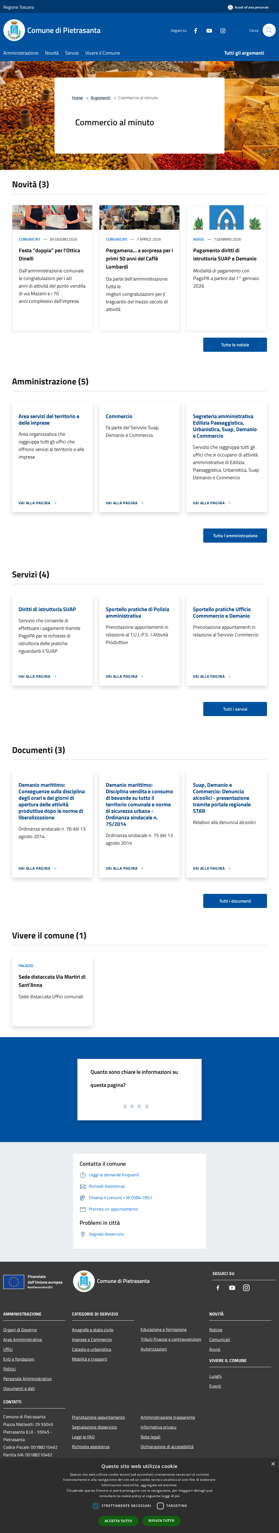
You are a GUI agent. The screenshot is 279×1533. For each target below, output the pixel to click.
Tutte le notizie (235, 344)
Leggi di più (171, 1496)
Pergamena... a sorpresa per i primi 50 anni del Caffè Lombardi (139, 258)
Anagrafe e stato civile (92, 1329)
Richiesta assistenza (91, 1446)
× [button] (273, 1464)
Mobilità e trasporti (89, 1359)
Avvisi (198, 239)
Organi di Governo (20, 1329)
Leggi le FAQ (83, 1437)
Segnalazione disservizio (94, 1427)
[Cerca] (269, 30)
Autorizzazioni (154, 1349)
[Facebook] (193, 30)
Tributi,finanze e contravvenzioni (171, 1339)
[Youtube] (207, 30)
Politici (9, 1369)
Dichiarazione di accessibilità (167, 1446)
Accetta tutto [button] (118, 1521)
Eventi (215, 1386)
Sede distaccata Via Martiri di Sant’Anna (52, 980)
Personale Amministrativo (27, 1378)
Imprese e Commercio (92, 1339)
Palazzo (26, 965)
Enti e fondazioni (18, 1359)
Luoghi (215, 1376)
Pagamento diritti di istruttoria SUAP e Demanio (225, 254)
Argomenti (100, 97)
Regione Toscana (18, 7)
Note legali (150, 1437)
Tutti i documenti (235, 901)
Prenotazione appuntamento (98, 1417)
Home (77, 97)
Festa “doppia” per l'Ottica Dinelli (49, 254)
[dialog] (139, 1495)
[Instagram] (220, 30)
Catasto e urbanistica (91, 1349)
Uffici (8, 1349)
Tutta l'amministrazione (235, 535)
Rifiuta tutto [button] (161, 1520)
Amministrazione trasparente (168, 1417)
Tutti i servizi (235, 709)
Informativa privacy (159, 1427)
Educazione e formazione (164, 1329)
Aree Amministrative (22, 1339)
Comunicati (29, 239)
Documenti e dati (19, 1388)
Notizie (215, 1329)
